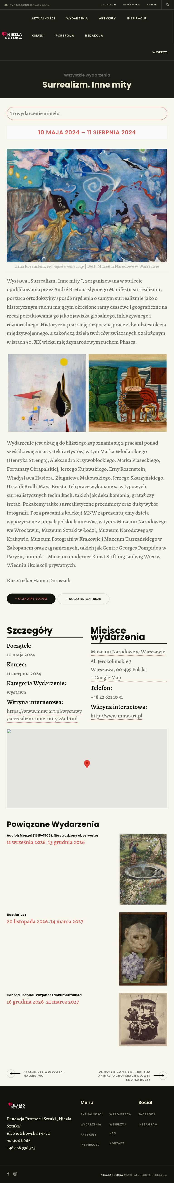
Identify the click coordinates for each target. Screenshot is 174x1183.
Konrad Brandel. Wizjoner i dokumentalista (44, 995)
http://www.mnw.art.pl (116, 715)
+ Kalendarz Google (31, 599)
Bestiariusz (16, 914)
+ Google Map (106, 677)
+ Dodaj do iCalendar (83, 599)
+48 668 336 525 (21, 1148)
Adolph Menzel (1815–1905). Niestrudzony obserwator (53, 835)
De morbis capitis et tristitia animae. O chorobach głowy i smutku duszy (124, 1076)
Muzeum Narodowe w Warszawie (128, 651)
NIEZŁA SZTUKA (112, 1175)
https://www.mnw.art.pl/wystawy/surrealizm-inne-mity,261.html (44, 714)
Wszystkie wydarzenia (87, 75)
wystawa (16, 692)
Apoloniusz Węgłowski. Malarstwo (44, 1074)
